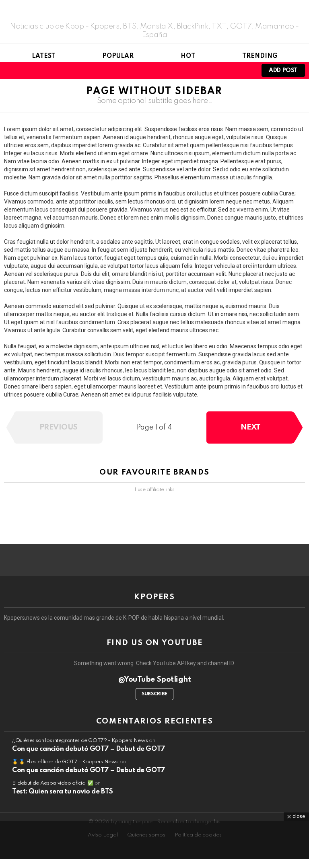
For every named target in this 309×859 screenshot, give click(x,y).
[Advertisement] (154, 839)
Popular (118, 56)
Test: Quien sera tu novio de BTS (62, 791)
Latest (43, 56)
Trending (260, 56)
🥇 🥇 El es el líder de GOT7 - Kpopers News (65, 761)
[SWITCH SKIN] (231, 70)
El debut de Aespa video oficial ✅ (52, 783)
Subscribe (154, 694)
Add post (283, 70)
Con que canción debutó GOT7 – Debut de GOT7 (88, 749)
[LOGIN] (244, 70)
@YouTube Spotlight (154, 679)
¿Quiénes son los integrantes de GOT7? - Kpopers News (80, 740)
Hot (188, 56)
